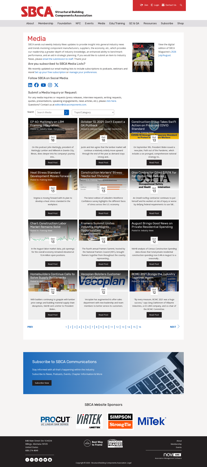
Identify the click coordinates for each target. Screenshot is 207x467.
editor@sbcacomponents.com (70, 104)
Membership (45, 23)
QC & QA (134, 23)
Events (89, 23)
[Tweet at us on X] (32, 460)
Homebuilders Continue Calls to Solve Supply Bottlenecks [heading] (52, 275)
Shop (180, 23)
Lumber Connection (113, 129)
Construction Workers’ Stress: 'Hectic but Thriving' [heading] (101, 174)
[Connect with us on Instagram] (41, 460)
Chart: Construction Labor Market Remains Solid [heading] (48, 225)
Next (173, 326)
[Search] (66, 112)
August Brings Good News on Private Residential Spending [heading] (152, 225)
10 (106, 327)
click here (111, 101)
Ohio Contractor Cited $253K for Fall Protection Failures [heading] (154, 174)
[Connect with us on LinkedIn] (36, 460)
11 (111, 327)
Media (101, 23)
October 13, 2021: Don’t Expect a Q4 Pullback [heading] (103, 123)
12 (117, 327)
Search (30, 112)
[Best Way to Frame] (93, 443)
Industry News (46, 129)
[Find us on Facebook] (27, 460)
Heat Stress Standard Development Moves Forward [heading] (50, 174)
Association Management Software (168, 458)
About (30, 23)
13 (123, 327)
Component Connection (64, 129)
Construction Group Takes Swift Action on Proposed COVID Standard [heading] (154, 125)
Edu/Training (117, 23)
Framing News (147, 132)
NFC (78, 23)
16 (140, 327)
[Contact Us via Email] (50, 460)
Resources (150, 23)
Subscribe (167, 23)
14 (128, 327)
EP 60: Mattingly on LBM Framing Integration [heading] (47, 123)
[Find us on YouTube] (45, 460)
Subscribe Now (42, 383)
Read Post (53, 162)
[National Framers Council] (115, 443)
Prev (30, 326)
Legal (129, 463)
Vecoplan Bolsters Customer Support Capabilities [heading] (101, 275)
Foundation (64, 23)
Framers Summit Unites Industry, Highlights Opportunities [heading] (97, 227)
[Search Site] (181, 5)
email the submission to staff (58, 58)
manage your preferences (83, 72)
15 (134, 327)
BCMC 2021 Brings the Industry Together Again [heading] (153, 275)
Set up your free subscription (50, 72)
